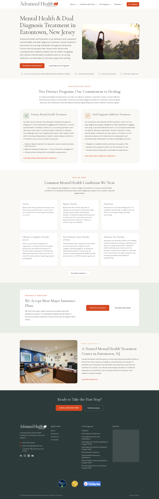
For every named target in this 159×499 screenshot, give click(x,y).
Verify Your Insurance (98, 308)
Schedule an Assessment (32, 66)
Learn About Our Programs (59, 66)
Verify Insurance (93, 408)
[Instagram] (25, 456)
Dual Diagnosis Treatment (91, 434)
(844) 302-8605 (28, 443)
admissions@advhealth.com (32, 446)
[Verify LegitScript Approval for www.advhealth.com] (62, 483)
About (72, 4)
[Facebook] (21, 456)
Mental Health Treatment (90, 452)
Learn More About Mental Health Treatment (41, 158)
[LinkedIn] (29, 456)
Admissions (55, 434)
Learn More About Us (91, 379)
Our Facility (55, 440)
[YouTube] (32, 456)
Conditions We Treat (87, 4)
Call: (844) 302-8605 (122, 308)
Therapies (117, 4)
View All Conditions (79, 273)
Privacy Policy (134, 495)
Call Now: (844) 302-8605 (69, 408)
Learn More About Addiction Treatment (101, 156)
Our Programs (104, 4)
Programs (85, 431)
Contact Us (55, 437)
